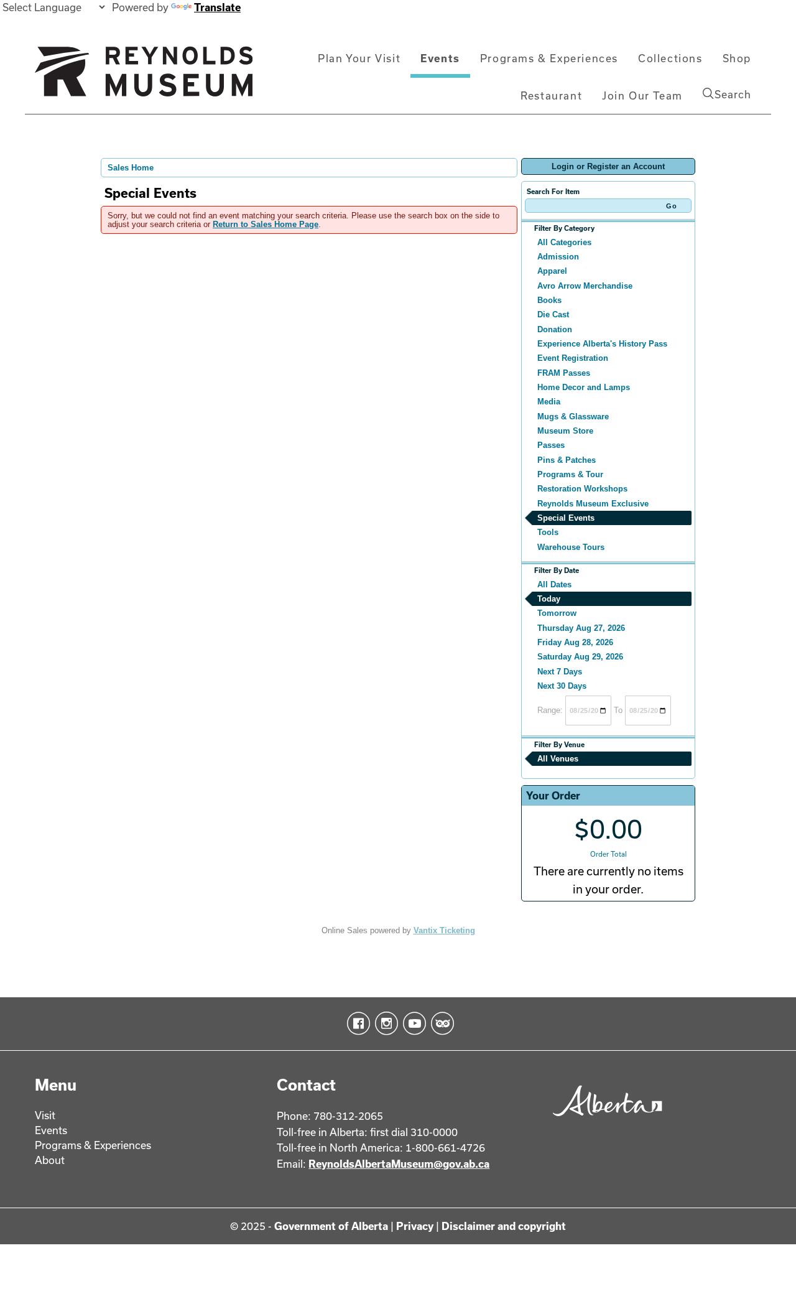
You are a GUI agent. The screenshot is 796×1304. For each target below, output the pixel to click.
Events (440, 58)
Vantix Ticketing (444, 930)
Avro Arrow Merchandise (584, 286)
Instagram (384, 1023)
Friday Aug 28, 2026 (575, 642)
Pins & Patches (566, 460)
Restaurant (551, 95)
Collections (670, 58)
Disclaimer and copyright (504, 1226)
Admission (558, 256)
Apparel (552, 271)
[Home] (143, 76)
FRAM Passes (563, 373)
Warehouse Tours (570, 547)
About (50, 1160)
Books (549, 300)
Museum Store (565, 430)
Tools (547, 532)
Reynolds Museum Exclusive (593, 503)
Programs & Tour (570, 474)
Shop (737, 58)
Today (548, 598)
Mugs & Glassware (573, 416)
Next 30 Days (561, 686)
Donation (554, 329)
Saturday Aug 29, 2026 (580, 656)
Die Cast (553, 314)
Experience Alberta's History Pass (602, 343)
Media (548, 401)
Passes (551, 445)
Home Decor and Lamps (583, 387)
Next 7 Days (559, 671)
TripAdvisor (440, 1023)
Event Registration (572, 358)
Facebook (356, 1023)
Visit (45, 1115)
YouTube (412, 1023)
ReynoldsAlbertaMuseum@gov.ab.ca (398, 1164)
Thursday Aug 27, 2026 (581, 628)
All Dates (554, 584)
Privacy (414, 1226)
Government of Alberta (331, 1226)
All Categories (564, 242)
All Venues (557, 758)
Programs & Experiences (549, 58)
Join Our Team (642, 95)
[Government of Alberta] (604, 1120)
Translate (217, 7)
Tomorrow (556, 613)
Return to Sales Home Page (265, 224)
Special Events (566, 518)
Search (733, 94)
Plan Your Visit (359, 58)
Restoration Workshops (582, 488)
